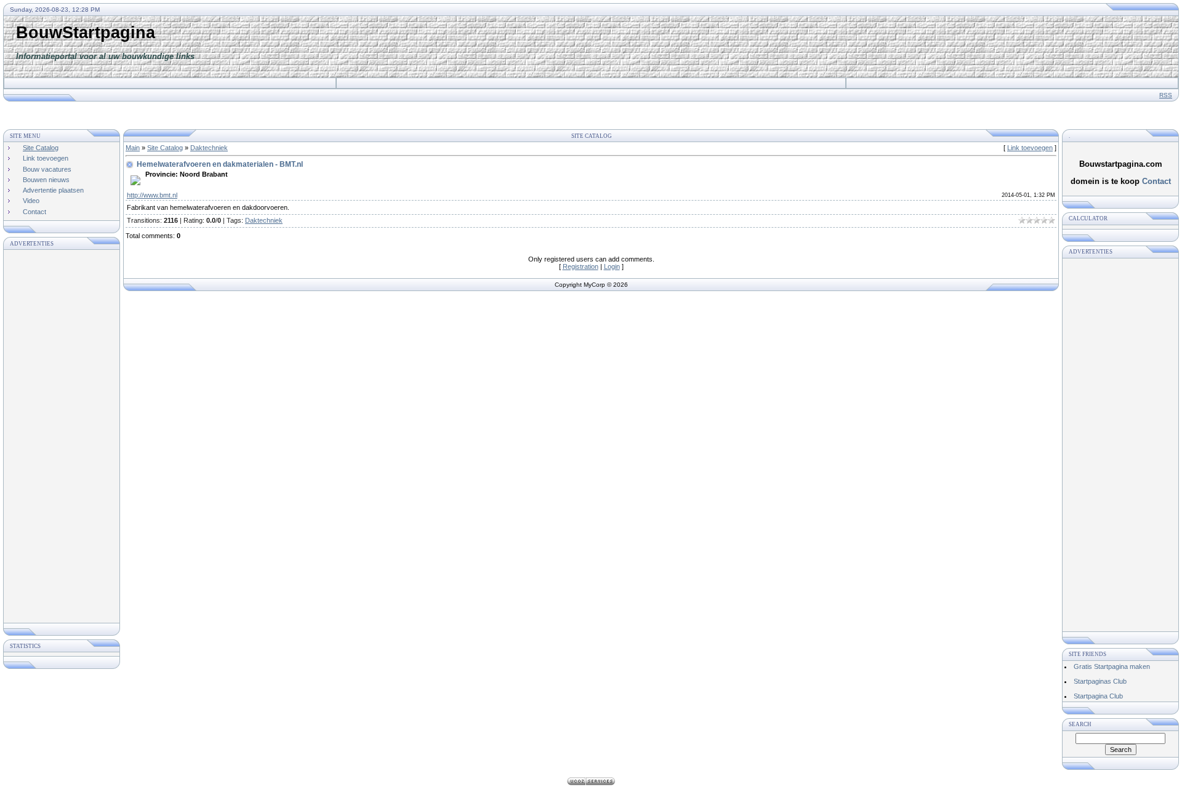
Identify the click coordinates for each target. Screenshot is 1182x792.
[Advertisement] (885, 46)
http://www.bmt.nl (152, 195)
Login (612, 266)
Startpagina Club (1098, 696)
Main (133, 147)
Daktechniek (209, 147)
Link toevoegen (1030, 147)
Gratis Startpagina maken (1112, 666)
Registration (580, 266)
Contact (1156, 181)
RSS (1165, 95)
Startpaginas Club (1100, 681)
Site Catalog (165, 147)
